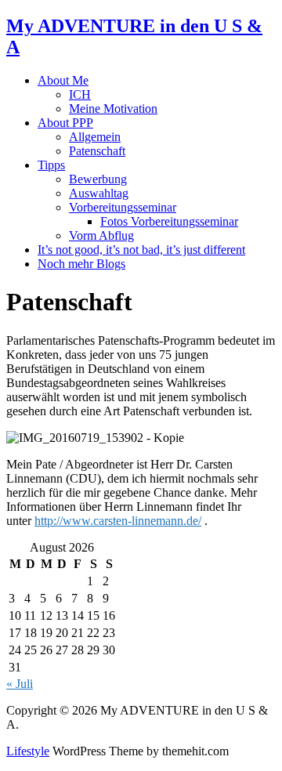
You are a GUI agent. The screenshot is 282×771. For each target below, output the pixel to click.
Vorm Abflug (101, 235)
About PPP (65, 122)
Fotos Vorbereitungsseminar (169, 221)
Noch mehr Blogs (81, 263)
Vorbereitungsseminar (122, 207)
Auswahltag (98, 193)
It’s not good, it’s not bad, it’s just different (141, 249)
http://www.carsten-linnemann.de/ (117, 520)
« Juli (19, 683)
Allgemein (95, 136)
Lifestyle (27, 751)
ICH (80, 94)
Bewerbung (98, 179)
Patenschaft (97, 150)
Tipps (51, 165)
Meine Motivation (113, 108)
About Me (63, 80)
